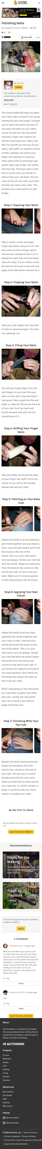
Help (5, 1099)
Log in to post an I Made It (21, 832)
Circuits (6, 1055)
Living (16, 28)
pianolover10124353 (17, 992)
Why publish (8, 1092)
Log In (21, 928)
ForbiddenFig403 (16, 946)
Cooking (6, 1069)
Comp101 (8, 28)
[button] (3, 3)
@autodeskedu (12, 1123)
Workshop (7, 1058)
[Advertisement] (21, 13)
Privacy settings (29, 1136)
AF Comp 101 (12, 104)
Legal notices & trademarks (16, 1144)
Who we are (7, 1106)
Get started (7, 1095)
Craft (5, 1066)
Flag (7, 978)
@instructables (12, 1117)
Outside (6, 1076)
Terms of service (30, 1132)
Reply (21, 983)
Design (6, 1062)
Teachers (6, 1080)
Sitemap (6, 1102)
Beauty (25, 28)
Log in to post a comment (21, 1016)
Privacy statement (12, 1136)
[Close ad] (38, 10)
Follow (18, 87)
